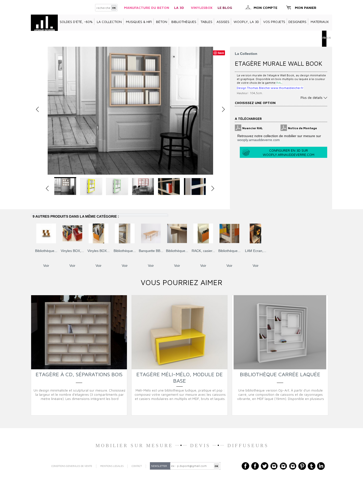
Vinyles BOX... (98, 251)
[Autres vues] (47, 188)
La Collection (109, 22)
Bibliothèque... (46, 251)
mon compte (265, 7)
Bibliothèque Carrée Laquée (280, 374)
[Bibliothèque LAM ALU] (177, 233)
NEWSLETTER (159, 465)
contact (137, 465)
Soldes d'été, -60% (76, 22)
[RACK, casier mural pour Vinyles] (203, 233)
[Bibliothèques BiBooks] (46, 233)
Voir (46, 266)
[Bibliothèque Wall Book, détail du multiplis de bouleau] (195, 186)
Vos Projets (274, 22)
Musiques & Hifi (139, 22)
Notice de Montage (302, 128)
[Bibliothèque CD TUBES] (124, 233)
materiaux (320, 22)
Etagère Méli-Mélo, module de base (179, 377)
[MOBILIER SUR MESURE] (174, 445)
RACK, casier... (203, 251)
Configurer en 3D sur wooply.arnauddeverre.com (288, 152)
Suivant (323, 233)
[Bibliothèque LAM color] (229, 233)
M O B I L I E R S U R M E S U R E (134, 445)
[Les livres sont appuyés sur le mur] (169, 186)
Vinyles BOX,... (72, 251)
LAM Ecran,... (255, 251)
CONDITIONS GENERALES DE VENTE (71, 465)
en (329, 37)
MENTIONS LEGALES (111, 465)
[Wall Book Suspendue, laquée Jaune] (91, 186)
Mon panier (305, 7)
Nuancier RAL (252, 128)
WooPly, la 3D (246, 22)
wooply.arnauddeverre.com (258, 140)
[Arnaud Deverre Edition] (44, 21)
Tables (206, 22)
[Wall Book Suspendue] (130, 111)
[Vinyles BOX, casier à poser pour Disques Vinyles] (72, 233)
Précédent (32, 233)
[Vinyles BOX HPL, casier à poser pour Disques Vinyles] (98, 233)
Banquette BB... (151, 251)
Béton (161, 22)
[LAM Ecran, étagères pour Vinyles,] (255, 233)
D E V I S (199, 445)
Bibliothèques (183, 22)
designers (297, 22)
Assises (223, 22)
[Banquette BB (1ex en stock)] (151, 233)
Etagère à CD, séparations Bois (79, 374)
